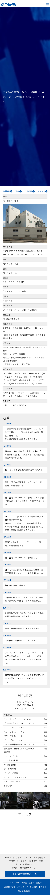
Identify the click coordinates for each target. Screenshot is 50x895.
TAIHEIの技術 (21, 883)
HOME (11, 883)
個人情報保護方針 (25, 891)
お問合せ (42, 887)
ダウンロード (22, 887)
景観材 (39, 883)
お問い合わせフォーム (27, 873)
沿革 (17, 191)
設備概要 (28, 191)
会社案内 (33, 887)
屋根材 (31, 883)
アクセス (41, 191)
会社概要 (6, 191)
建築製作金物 (9, 887)
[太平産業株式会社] (8, 4)
